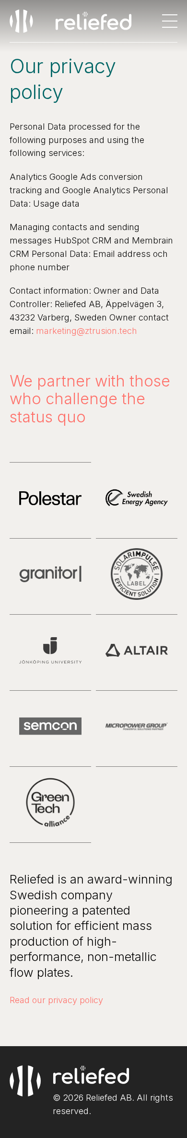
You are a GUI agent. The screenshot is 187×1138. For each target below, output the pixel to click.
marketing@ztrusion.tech (86, 331)
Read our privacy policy (56, 1000)
